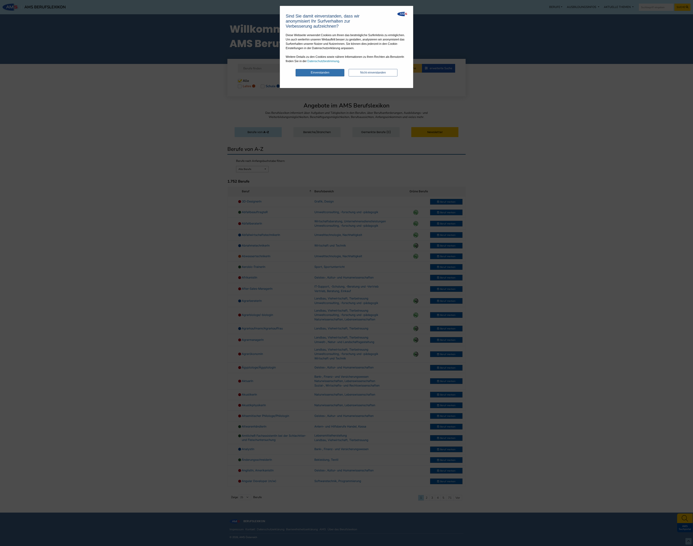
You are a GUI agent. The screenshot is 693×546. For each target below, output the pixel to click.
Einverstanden (320, 72)
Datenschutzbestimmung (323, 61)
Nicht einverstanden (373, 72)
